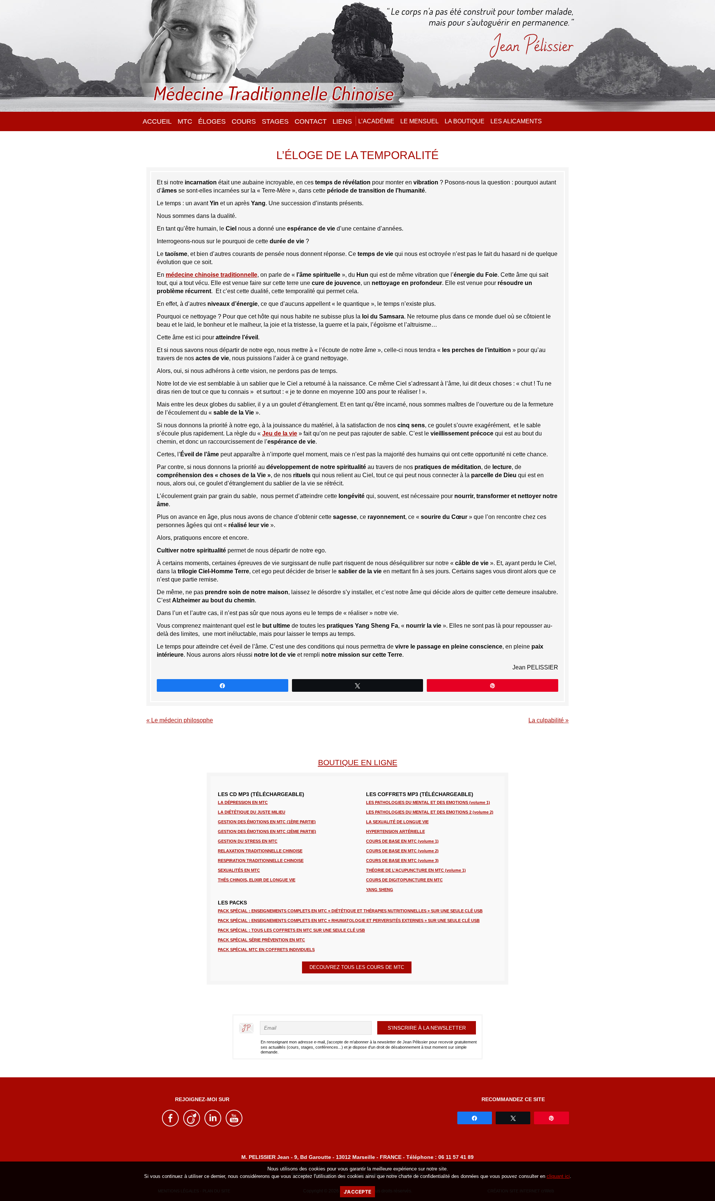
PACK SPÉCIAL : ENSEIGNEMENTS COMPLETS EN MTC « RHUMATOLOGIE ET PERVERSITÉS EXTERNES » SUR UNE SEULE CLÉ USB (349, 920)
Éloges (212, 121)
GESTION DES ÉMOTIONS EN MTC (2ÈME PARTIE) (267, 831)
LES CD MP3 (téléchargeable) (261, 794)
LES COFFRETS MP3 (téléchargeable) (419, 794)
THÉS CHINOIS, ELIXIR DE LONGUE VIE (256, 880)
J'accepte (357, 1192)
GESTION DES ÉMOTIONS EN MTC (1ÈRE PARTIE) (267, 822)
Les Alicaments (516, 121)
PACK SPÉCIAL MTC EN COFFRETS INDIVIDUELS (266, 949)
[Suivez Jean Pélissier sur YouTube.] (234, 1125)
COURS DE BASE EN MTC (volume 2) (402, 851)
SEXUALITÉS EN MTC (239, 870)
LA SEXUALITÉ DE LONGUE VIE (397, 822)
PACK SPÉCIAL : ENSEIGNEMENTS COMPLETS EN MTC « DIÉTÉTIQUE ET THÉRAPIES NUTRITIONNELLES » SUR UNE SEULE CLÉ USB (350, 911)
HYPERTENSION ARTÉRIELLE (395, 831)
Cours (244, 121)
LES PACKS (232, 903)
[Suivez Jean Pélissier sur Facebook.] (170, 1125)
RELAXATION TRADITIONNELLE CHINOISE (260, 851)
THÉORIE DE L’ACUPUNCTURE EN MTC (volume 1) (416, 870)
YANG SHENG (379, 889)
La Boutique (464, 121)
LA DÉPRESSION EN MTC (243, 802)
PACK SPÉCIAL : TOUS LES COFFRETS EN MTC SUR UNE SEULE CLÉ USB (291, 930)
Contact (311, 121)
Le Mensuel (419, 121)
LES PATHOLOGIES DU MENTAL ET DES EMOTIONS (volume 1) (428, 802)
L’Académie (376, 121)
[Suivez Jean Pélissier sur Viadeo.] (191, 1125)
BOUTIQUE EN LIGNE (357, 762)
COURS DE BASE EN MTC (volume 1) (402, 841)
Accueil (157, 121)
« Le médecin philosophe (179, 720)
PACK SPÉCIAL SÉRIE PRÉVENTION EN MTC (261, 940)
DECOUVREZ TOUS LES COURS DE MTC (356, 967)
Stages (275, 121)
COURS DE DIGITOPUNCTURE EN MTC (404, 880)
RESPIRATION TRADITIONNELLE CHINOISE (261, 860)
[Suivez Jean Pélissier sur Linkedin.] (212, 1125)
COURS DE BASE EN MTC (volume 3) (402, 860)
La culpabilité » (548, 720)
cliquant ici (558, 1176)
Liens (342, 121)
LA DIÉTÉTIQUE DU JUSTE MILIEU (251, 812)
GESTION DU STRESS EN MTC (247, 841)
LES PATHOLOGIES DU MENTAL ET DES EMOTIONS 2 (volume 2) (429, 812)
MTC (185, 121)
